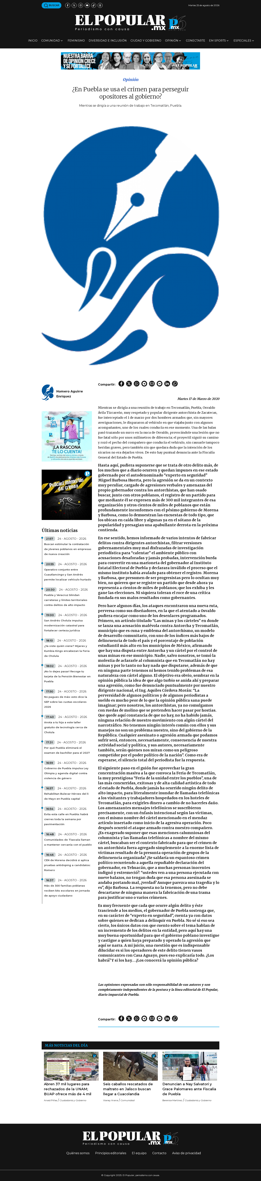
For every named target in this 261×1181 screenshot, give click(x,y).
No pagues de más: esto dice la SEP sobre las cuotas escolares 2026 (65, 701)
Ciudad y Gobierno (145, 40)
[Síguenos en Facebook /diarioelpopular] (67, 5)
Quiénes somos (77, 1153)
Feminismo (76, 40)
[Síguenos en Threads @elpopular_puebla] (100, 5)
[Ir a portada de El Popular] (130, 23)
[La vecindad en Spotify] (67, 436)
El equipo (139, 1153)
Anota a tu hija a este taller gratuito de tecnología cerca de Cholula (65, 727)
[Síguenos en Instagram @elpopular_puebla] (80, 5)
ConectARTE (195, 40)
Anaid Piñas (50, 1100)
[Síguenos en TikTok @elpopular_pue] (93, 5)
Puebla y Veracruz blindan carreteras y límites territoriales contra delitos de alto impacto (65, 599)
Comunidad (50, 40)
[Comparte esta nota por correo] (152, 384)
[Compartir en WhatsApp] (137, 384)
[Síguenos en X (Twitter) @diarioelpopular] (74, 5)
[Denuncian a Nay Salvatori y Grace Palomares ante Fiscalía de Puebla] (189, 1066)
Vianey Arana (110, 1100)
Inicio (32, 40)
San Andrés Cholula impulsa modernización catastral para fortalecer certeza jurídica (64, 625)
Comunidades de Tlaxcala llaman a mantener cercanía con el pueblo (68, 842)
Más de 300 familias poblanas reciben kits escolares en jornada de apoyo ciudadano (67, 890)
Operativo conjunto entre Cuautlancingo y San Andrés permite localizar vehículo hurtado (67, 574)
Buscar (53, 5)
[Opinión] (130, 60)
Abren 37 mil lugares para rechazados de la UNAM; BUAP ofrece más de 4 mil (67, 1089)
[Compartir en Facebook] (121, 384)
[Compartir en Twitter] (129, 384)
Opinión (171, 40)
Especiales (242, 40)
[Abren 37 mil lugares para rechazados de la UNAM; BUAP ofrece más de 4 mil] (71, 1066)
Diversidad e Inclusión (108, 40)
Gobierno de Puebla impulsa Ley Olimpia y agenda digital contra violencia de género (66, 773)
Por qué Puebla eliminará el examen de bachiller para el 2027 (67, 750)
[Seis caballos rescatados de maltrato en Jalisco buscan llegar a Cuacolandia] (130, 1066)
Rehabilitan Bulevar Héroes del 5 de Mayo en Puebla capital (66, 796)
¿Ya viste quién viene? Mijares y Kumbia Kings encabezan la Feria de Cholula (67, 650)
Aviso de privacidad (186, 1153)
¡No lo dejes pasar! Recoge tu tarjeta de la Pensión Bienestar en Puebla (67, 676)
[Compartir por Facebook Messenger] (159, 384)
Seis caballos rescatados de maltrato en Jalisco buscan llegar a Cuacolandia (128, 1089)
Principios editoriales (110, 1153)
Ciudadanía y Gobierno (73, 1100)
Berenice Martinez (172, 1100)
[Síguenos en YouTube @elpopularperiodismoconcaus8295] (87, 5)
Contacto (159, 1153)
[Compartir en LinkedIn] (167, 384)
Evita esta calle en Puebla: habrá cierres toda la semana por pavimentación (66, 819)
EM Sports (217, 40)
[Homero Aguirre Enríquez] (47, 392)
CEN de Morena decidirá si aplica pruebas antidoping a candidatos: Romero (67, 865)
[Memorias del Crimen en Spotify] (67, 494)
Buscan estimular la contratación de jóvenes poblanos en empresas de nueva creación (67, 549)
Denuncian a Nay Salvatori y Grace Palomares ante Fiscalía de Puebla (189, 1089)
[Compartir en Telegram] (144, 384)
